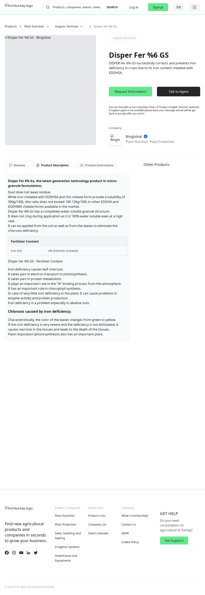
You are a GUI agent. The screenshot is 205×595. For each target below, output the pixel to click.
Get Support (174, 540)
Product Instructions (99, 165)
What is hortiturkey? (135, 515)
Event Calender (98, 533)
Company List (97, 524)
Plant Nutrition (34, 26)
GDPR (125, 533)
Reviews (19, 165)
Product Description (55, 165)
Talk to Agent (179, 91)
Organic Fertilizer (66, 26)
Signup (158, 7)
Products (11, 26)
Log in (133, 7)
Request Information (130, 91)
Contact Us (129, 524)
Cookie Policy (130, 542)
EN (179, 7)
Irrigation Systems (67, 547)
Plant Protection (65, 524)
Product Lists (97, 515)
